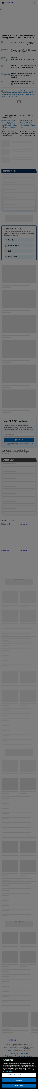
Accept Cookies (19, 1085)
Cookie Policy (8, 1071)
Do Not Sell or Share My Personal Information (19, 1075)
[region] (19, 1073)
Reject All (19, 1080)
